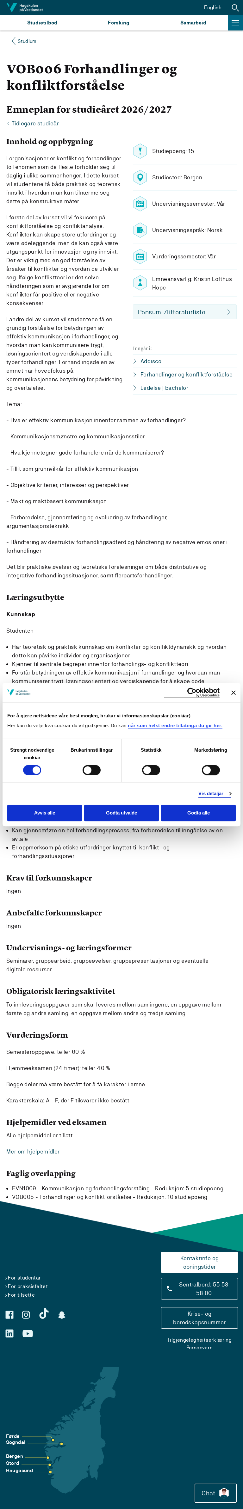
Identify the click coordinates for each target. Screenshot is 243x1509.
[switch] (92, 770)
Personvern (199, 1348)
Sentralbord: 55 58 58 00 (203, 1288)
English (212, 7)
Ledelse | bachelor (164, 387)
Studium (27, 41)
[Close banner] (233, 692)
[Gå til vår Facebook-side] (9, 1314)
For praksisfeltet (28, 1286)
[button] (235, 7)
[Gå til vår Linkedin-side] (9, 1333)
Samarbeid (193, 23)
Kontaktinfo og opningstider (199, 1262)
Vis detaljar (210, 793)
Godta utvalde (121, 813)
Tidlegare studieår (35, 123)
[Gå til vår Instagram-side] (26, 1314)
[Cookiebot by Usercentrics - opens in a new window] (192, 692)
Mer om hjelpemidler (33, 1151)
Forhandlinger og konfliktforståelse (186, 374)
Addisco (151, 361)
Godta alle (198, 813)
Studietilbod (42, 23)
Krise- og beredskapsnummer (199, 1318)
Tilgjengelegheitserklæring (199, 1340)
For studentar (24, 1278)
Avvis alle (44, 813)
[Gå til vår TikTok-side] (44, 1313)
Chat (208, 1493)
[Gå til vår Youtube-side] (28, 1333)
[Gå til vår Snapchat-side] (61, 1315)
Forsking (118, 23)
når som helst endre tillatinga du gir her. (175, 725)
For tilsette (21, 1295)
